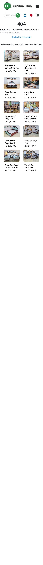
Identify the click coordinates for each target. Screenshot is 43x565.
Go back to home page (21, 37)
